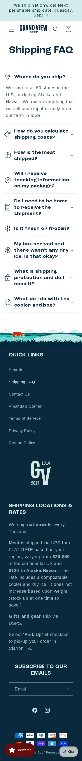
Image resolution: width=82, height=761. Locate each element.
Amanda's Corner (25, 406)
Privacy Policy (22, 431)
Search (15, 370)
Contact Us (19, 394)
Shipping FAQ (22, 382)
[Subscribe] (67, 689)
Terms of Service (25, 418)
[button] (11, 29)
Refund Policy (22, 443)
